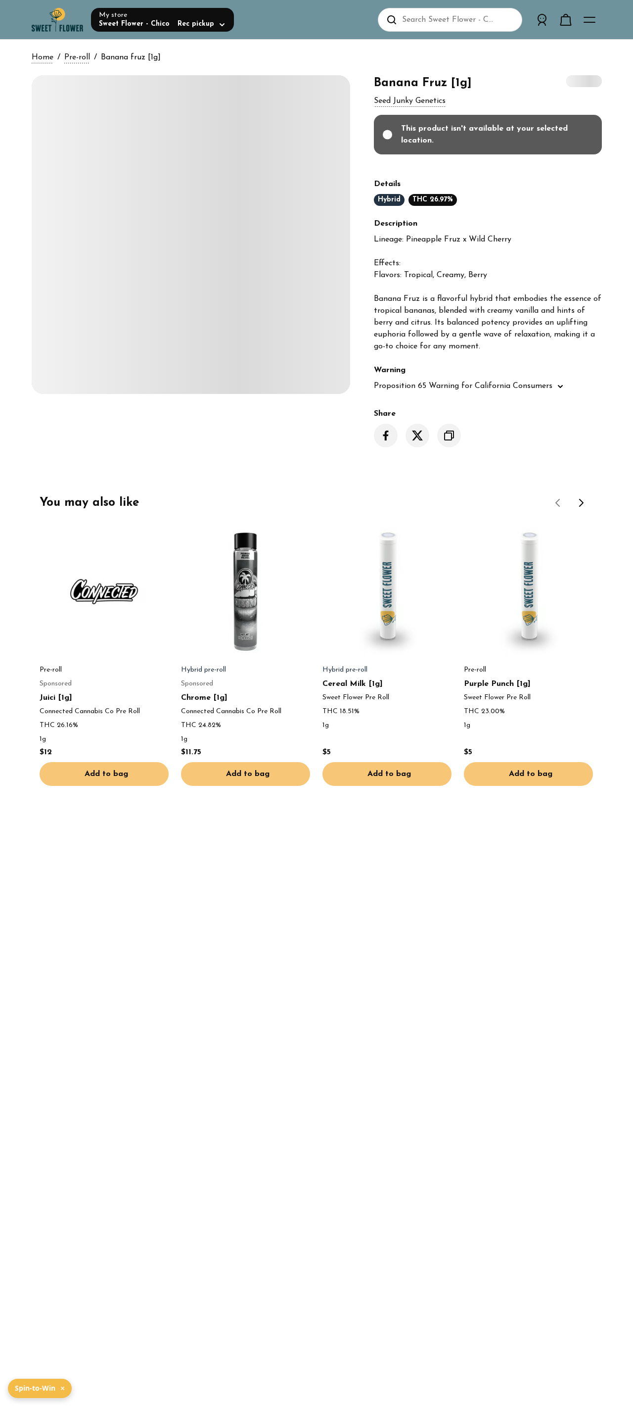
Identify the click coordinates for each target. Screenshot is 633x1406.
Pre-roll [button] (77, 57)
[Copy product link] (449, 435)
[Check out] (566, 20)
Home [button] (42, 57)
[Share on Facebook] (386, 435)
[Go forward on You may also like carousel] (581, 503)
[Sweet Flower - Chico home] (57, 20)
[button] (410, 101)
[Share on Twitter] (417, 435)
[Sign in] (542, 20)
